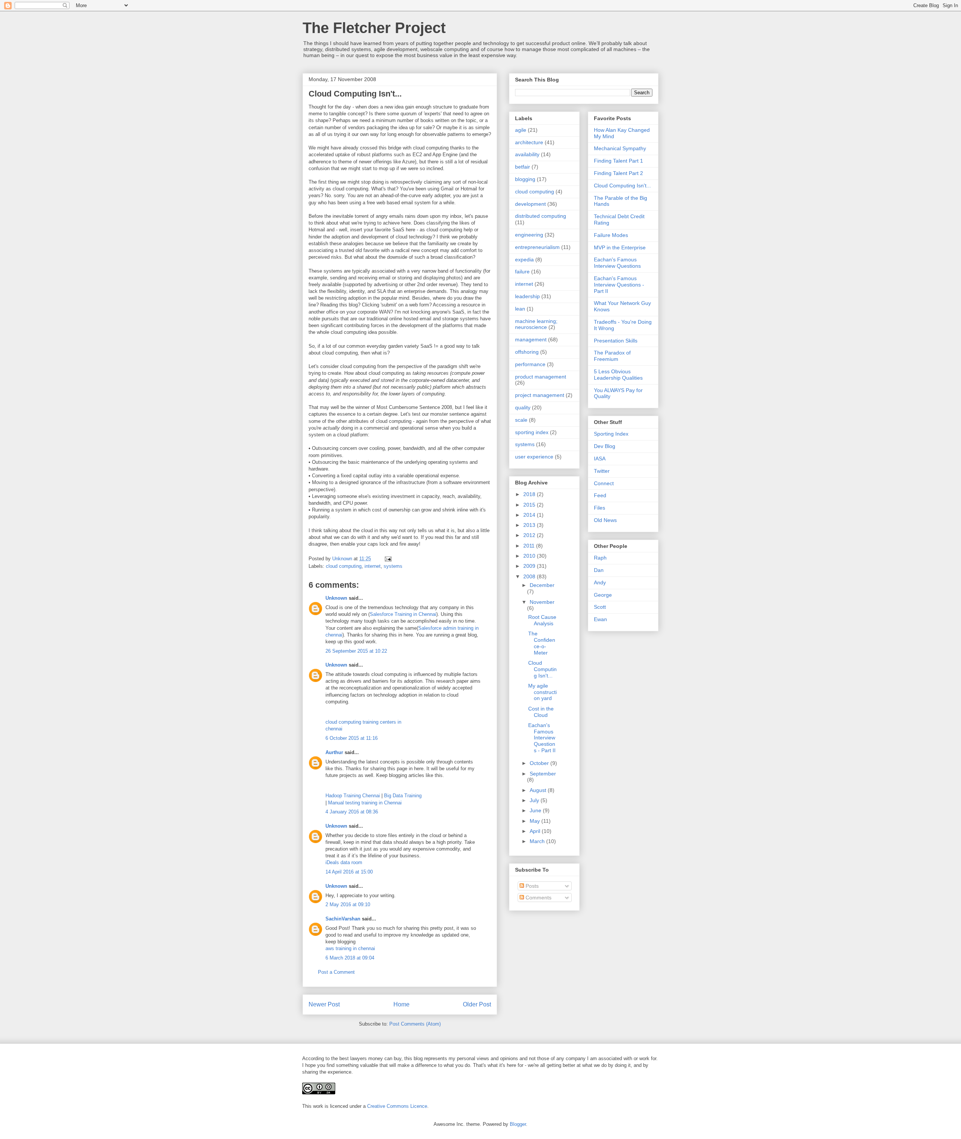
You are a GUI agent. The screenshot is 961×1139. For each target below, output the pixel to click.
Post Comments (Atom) (415, 1024)
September (543, 774)
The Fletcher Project (374, 28)
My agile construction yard (542, 692)
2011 (529, 546)
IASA (600, 459)
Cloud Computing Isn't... (542, 669)
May (535, 821)
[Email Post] (387, 558)
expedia (524, 259)
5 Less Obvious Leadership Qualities (618, 374)
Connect (604, 483)
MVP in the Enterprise (620, 247)
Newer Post (324, 1004)
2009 (530, 566)
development (530, 204)
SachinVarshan (342, 919)
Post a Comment (336, 972)
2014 (530, 515)
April (536, 831)
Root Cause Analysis (542, 620)
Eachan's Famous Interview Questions (617, 262)
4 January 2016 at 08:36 (351, 812)
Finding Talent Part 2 (618, 173)
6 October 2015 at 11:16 (351, 738)
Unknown (336, 598)
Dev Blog (604, 446)
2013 (530, 525)
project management (539, 395)
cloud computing (344, 566)
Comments (537, 898)
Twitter (602, 471)
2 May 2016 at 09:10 (347, 904)
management (531, 339)
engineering (529, 235)
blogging (525, 179)
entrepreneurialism (537, 247)
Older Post (477, 1004)
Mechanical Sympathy (620, 148)
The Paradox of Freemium (612, 356)
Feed (600, 495)
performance (530, 364)
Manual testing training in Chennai (365, 803)
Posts (531, 886)
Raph (600, 558)
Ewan (600, 619)
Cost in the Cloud (541, 712)
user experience (534, 457)
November (542, 602)
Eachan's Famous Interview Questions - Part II (542, 737)
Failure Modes (611, 235)
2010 (530, 556)
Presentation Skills (615, 341)
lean (520, 309)
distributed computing (540, 216)
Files (599, 508)
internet (373, 566)
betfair (522, 167)
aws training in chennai (350, 948)
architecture (529, 142)
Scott (600, 607)
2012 (530, 535)
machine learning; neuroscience (536, 324)
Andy (600, 582)
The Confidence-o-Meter (541, 643)
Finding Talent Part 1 (618, 161)
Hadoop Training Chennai (352, 795)
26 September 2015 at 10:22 (356, 651)
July (535, 800)
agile (520, 130)
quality (522, 407)
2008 (530, 576)
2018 (530, 494)
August (539, 790)
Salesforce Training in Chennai (403, 614)
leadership (527, 296)
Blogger (518, 1124)
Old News (605, 520)
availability (527, 154)
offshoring (527, 352)
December (542, 585)
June (536, 810)
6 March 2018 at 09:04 (349, 958)
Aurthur (334, 752)
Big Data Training (403, 795)
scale (521, 420)
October (540, 763)
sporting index (531, 432)
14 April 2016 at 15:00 (349, 872)
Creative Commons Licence (397, 1106)
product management (540, 377)
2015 (530, 505)
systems (393, 566)
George (603, 595)
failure (522, 272)
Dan (599, 570)
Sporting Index (611, 434)
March (538, 841)
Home (401, 1004)
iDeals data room (343, 862)
